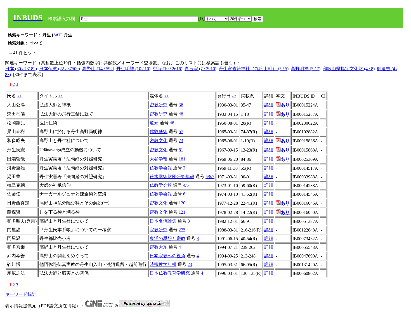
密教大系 (158, 247)
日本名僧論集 (163, 221)
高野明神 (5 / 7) (305, 68)
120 (182, 202)
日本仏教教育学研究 (170, 273)
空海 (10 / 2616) (167, 68)
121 (182, 212)
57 (181, 131)
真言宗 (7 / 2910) (200, 68)
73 (181, 140)
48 (181, 114)
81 (181, 149)
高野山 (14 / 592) (98, 68)
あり (285, 159)
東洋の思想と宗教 (167, 238)
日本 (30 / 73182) (21, 68)
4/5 (186, 185)
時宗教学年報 (163, 264)
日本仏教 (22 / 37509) (59, 68)
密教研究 (158, 104)
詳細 (268, 104)
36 (181, 104)
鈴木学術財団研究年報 (172, 176)
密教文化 (158, 140)
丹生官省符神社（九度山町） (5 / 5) (254, 68)
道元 (154, 123)
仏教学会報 (161, 168)
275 (182, 229)
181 (182, 159)
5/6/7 (210, 176)
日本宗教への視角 (167, 255)
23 (190, 264)
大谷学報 (158, 159)
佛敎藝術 (158, 131)
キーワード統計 (20, 294)
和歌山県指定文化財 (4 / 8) (349, 68)
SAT (57, 35)
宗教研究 (158, 229)
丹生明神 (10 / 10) (133, 68)
